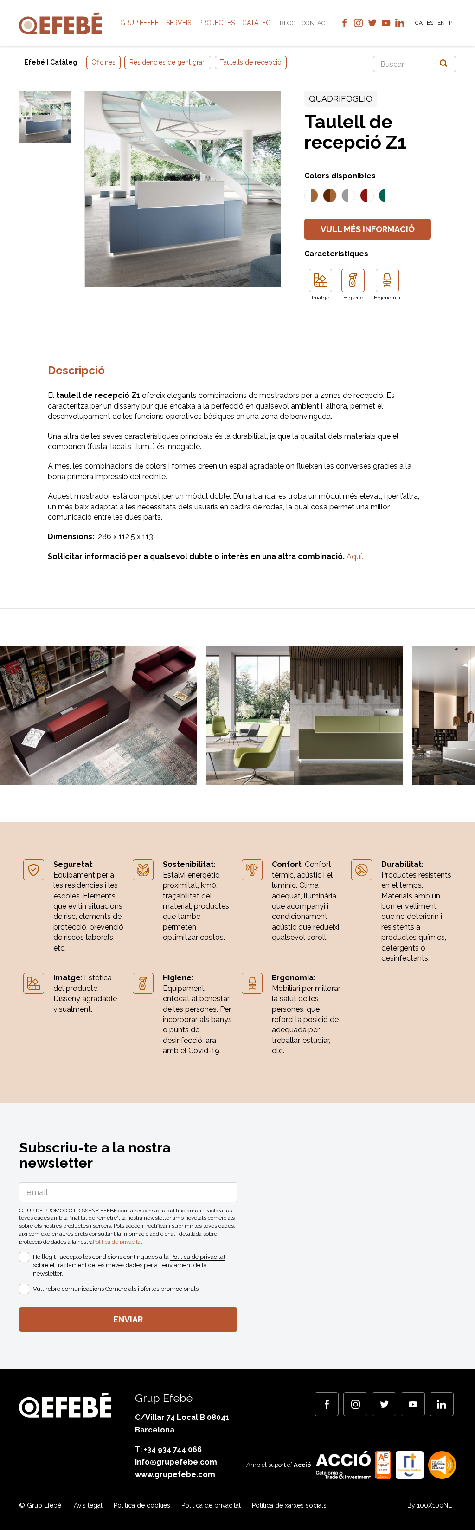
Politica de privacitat (117, 1241)
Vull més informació (368, 229)
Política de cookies (142, 1505)
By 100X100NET (431, 1505)
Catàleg (256, 22)
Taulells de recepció (251, 62)
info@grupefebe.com (176, 1462)
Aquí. (355, 556)
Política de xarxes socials (289, 1505)
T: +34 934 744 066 (168, 1449)
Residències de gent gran (167, 62)
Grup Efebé (139, 22)
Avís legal (88, 1505)
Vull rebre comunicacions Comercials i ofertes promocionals (116, 1288)
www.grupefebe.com (175, 1474)
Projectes (217, 22)
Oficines (103, 62)
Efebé (34, 62)
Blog (288, 23)
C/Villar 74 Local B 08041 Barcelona (182, 1423)
